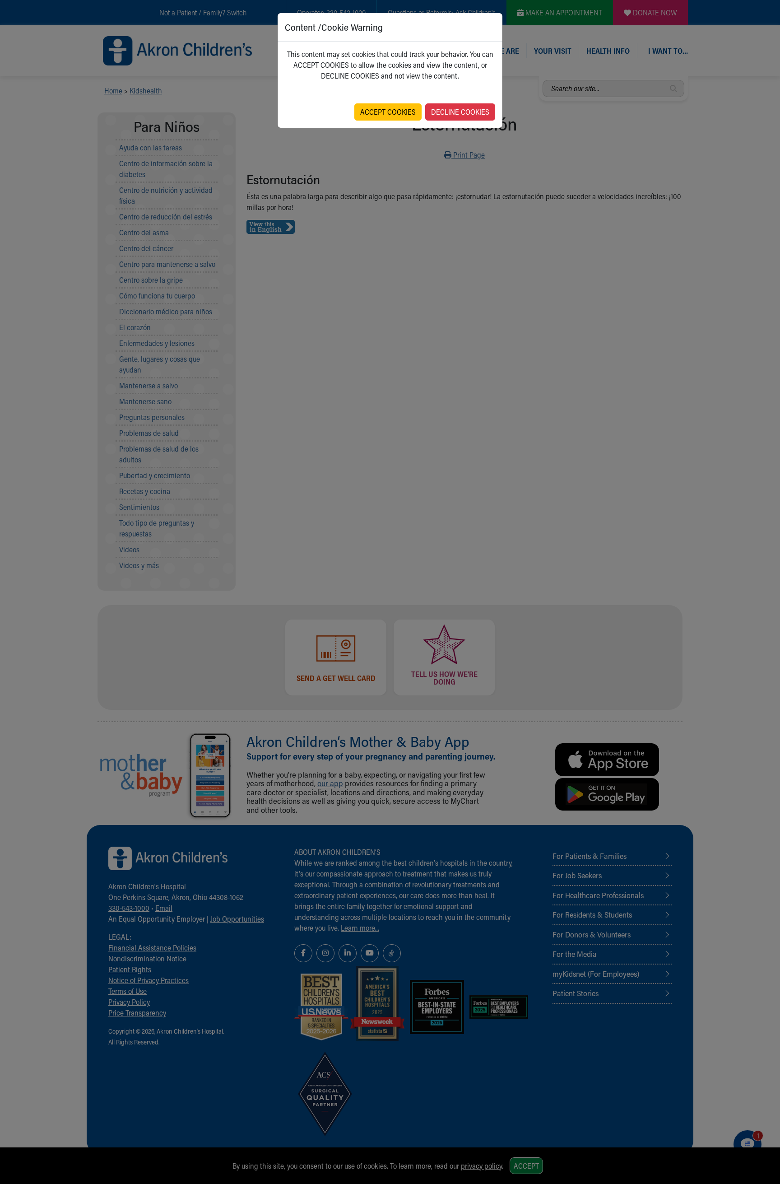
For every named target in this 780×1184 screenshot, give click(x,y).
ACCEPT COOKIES (388, 112)
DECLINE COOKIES (460, 112)
